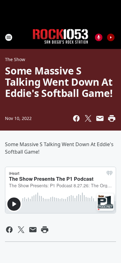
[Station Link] (60, 37)
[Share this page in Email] (100, 118)
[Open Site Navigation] (8, 37)
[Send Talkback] (98, 37)
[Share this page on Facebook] (76, 118)
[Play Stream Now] (110, 37)
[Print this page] (111, 118)
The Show (15, 59)
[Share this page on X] (88, 118)
